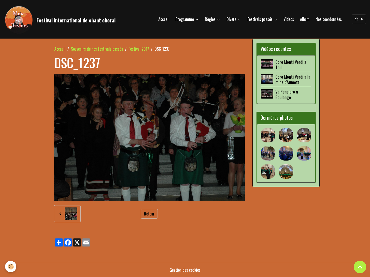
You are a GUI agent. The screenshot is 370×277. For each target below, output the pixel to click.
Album (305, 19)
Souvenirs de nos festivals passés (97, 49)
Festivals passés (260, 19)
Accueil (163, 19)
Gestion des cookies (185, 270)
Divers (232, 19)
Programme (185, 19)
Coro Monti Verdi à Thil (290, 64)
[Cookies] (10, 266)
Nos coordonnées (329, 19)
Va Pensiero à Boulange (286, 94)
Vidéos (289, 19)
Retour (149, 214)
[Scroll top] (360, 267)
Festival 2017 (139, 49)
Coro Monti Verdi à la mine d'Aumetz (292, 79)
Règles (210, 19)
